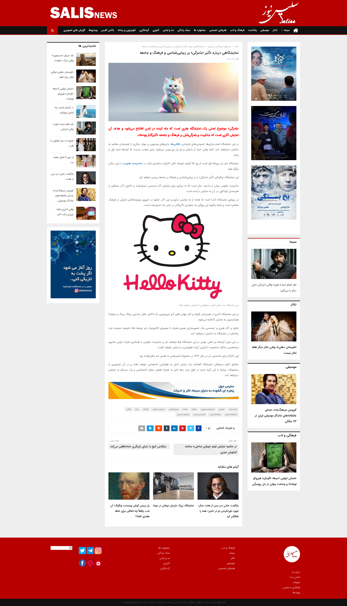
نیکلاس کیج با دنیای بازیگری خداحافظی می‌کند (138, 446)
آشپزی (156, 30)
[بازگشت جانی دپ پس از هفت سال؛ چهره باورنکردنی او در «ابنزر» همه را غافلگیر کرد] (86, 177)
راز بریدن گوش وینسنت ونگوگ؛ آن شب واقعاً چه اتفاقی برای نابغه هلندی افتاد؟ (129, 511)
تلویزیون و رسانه (127, 30)
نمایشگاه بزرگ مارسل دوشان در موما (173, 505)
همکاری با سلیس (291, 587)
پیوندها (296, 592)
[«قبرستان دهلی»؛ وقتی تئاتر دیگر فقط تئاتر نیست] (273, 326)
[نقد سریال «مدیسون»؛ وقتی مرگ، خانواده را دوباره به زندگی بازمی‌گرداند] (86, 59)
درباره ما (296, 572)
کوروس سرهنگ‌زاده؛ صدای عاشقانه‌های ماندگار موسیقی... (63, 196)
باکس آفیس (107, 30)
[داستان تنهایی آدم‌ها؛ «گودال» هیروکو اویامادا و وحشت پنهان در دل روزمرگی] (273, 457)
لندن (136, 409)
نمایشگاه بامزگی (231, 414)
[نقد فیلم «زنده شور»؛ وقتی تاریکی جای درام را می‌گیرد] (273, 264)
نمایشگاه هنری (215, 414)
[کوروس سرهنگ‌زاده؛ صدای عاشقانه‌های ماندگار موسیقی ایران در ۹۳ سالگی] (273, 389)
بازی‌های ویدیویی (207, 409)
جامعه (185, 409)
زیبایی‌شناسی (173, 409)
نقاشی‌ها (175, 144)
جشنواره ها (200, 30)
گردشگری (144, 30)
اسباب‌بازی (233, 409)
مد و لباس (168, 30)
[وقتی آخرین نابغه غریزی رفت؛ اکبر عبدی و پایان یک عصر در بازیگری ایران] (86, 213)
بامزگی (194, 409)
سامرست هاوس (133, 163)
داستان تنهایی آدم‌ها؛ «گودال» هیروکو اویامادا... (63, 94)
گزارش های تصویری (74, 30)
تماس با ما (295, 577)
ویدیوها (93, 30)
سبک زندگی (183, 30)
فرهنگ (145, 409)
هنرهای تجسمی (218, 30)
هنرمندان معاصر (199, 414)
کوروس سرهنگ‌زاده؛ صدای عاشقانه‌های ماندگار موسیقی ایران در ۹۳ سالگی (275, 416)
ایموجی (221, 409)
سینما (287, 30)
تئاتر (275, 30)
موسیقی (264, 30)
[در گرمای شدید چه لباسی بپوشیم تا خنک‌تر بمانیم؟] (86, 111)
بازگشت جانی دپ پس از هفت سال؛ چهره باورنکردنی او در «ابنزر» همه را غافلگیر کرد (218, 511)
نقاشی (129, 409)
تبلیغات (296, 582)
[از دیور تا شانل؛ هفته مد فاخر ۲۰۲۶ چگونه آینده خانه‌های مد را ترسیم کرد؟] (86, 161)
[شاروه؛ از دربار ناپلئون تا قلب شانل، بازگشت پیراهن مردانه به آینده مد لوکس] (86, 144)
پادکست (252, 30)
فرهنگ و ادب (237, 30)
